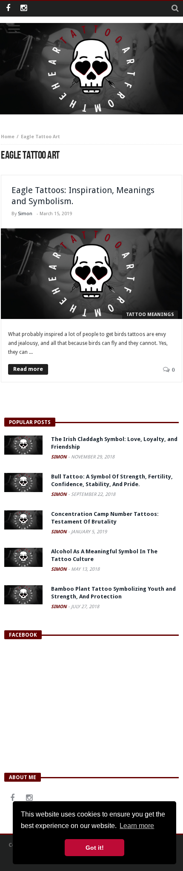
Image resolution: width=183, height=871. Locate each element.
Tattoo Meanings (150, 314)
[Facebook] (8, 9)
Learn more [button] (137, 825)
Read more (28, 369)
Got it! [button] (95, 847)
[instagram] (23, 9)
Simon (25, 213)
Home (7, 136)
